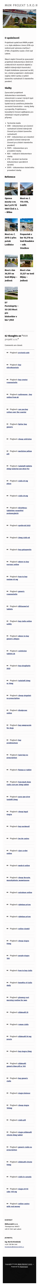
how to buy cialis (25, 971)
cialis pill (22, 1120)
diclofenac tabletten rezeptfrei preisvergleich (17, 510)
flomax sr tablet (24, 770)
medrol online (24, 866)
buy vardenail (24, 826)
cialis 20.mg (23, 496)
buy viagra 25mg (25, 1051)
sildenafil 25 (23, 1012)
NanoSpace (24, 1267)
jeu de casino (23, 839)
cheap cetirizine (25, 439)
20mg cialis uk (24, 538)
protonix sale (23, 353)
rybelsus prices (24, 905)
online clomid (23, 929)
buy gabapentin (24, 550)
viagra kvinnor (24, 1093)
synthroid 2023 (24, 525)
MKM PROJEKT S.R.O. (25, 1264)
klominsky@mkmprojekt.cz (14, 1247)
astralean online (25, 892)
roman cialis (23, 1024)
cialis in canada (24, 1177)
